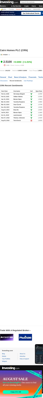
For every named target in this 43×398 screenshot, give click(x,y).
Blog (3, 354)
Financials (32, 77)
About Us (22, 354)
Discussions (4, 81)
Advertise (22, 356)
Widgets (4, 361)
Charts (34, 6)
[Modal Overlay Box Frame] (21, 384)
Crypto (26, 6)
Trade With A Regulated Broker (14, 330)
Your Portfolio (6, 359)
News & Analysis (20, 77)
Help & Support (24, 359)
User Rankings (28, 81)
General (3, 77)
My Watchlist (17, 6)
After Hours (27, 9)
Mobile (4, 356)
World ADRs (37, 9)
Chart (10, 77)
